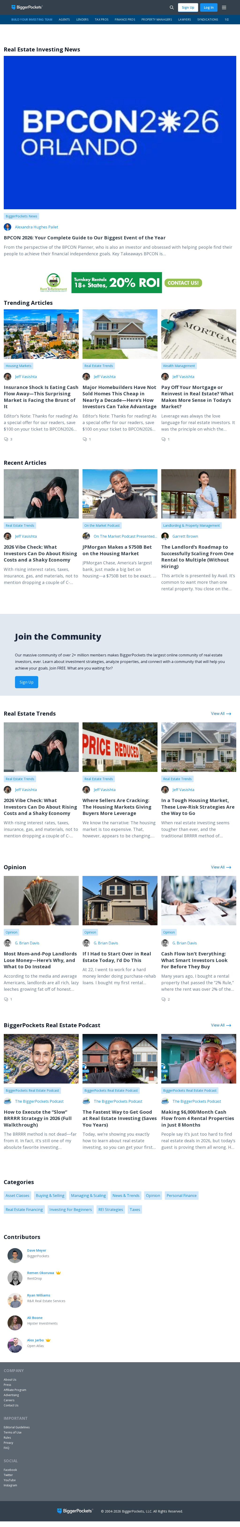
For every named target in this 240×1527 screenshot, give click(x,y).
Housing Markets (18, 366)
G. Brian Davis (27, 943)
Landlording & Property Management (191, 525)
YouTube (10, 1480)
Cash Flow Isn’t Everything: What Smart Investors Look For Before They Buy (194, 960)
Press (7, 1385)
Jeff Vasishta (26, 376)
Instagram (10, 1485)
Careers (9, 1400)
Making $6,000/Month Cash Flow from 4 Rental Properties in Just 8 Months (197, 1118)
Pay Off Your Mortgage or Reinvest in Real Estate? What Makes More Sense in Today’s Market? (197, 397)
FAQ (6, 1448)
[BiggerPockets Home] (29, 7)
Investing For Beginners (70, 1209)
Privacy (8, 1443)
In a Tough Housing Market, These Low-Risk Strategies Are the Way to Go (198, 806)
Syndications (207, 20)
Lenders (82, 20)
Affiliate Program (15, 1390)
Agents (64, 20)
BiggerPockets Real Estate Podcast (32, 1090)
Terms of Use (13, 1432)
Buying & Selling (50, 1195)
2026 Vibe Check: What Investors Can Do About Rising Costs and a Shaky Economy (40, 553)
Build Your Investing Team (31, 20)
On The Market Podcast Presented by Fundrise (124, 536)
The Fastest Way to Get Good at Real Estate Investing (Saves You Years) (119, 1118)
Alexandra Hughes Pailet (36, 227)
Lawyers (184, 20)
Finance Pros (125, 20)
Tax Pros (101, 20)
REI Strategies (110, 1209)
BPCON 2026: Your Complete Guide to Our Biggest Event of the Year (85, 237)
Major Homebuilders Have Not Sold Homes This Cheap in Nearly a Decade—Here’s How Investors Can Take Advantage (119, 397)
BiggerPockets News (21, 216)
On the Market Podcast (102, 525)
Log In (209, 7)
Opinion (11, 932)
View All (218, 713)
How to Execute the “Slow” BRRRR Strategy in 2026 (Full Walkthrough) (38, 1118)
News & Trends (125, 1195)
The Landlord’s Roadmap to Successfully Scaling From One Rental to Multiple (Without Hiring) (197, 556)
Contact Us (11, 1405)
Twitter (8, 1475)
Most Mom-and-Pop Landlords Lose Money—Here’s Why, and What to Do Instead (40, 960)
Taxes (135, 1209)
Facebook (10, 1470)
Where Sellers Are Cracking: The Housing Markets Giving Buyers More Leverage (116, 806)
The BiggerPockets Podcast (39, 1101)
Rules (7, 1438)
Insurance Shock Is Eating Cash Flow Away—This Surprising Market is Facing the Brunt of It (41, 397)
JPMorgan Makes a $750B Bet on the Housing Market (117, 550)
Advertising (11, 1395)
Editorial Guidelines (17, 1427)
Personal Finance (182, 1195)
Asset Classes (17, 1195)
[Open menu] (224, 7)
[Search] (172, 7)
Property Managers (157, 20)
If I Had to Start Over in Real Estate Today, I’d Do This (116, 957)
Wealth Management (179, 366)
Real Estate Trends (98, 366)
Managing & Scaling (88, 1195)
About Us (10, 1380)
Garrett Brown (185, 536)
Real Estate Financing (24, 1209)
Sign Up (188, 7)
